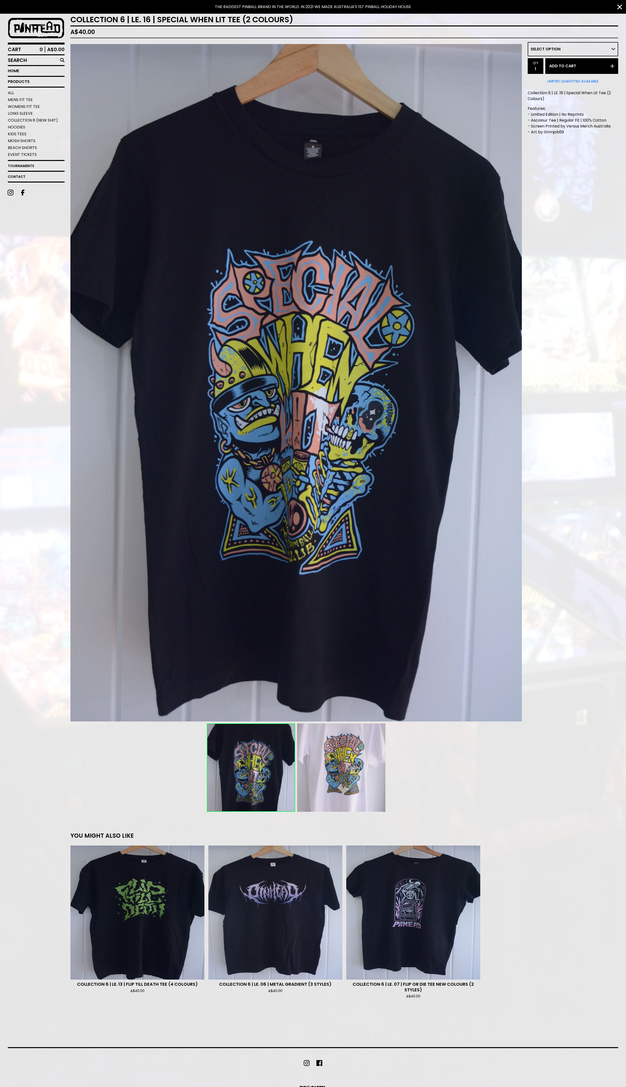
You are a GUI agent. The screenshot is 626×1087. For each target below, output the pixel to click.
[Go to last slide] (77, 383)
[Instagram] (10, 192)
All (11, 93)
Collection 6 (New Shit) (33, 120)
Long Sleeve (20, 113)
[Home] (36, 28)
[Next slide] (515, 383)
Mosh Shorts (21, 141)
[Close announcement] (619, 7)
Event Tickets (22, 154)
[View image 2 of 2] (341, 767)
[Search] (62, 60)
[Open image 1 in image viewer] (296, 382)
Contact (16, 176)
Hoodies (16, 127)
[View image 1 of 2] (251, 767)
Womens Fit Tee (24, 106)
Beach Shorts (22, 147)
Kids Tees (17, 134)
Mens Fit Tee (20, 100)
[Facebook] (23, 192)
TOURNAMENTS (21, 165)
